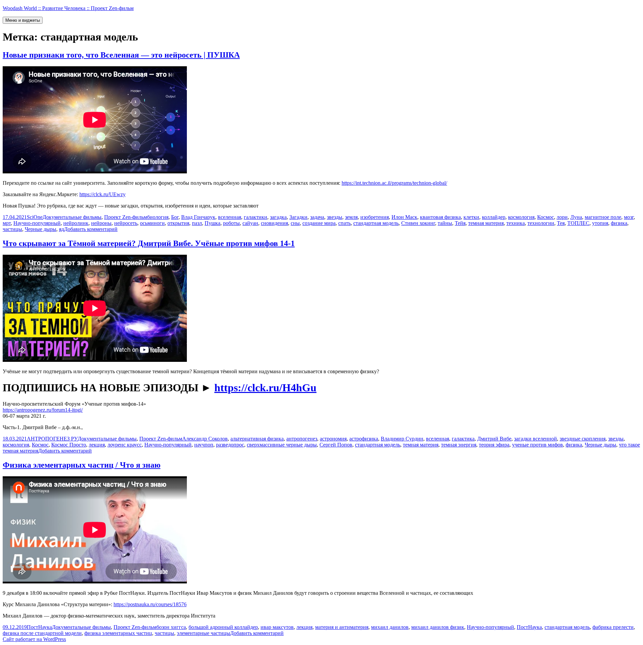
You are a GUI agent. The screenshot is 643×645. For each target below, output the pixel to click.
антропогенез (301, 438)
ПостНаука (39, 627)
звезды (334, 217)
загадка (278, 217)
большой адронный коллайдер (223, 627)
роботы (231, 223)
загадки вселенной (535, 438)
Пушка (212, 223)
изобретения (374, 217)
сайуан (250, 223)
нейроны (101, 223)
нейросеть (125, 223)
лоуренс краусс (125, 445)
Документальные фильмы (72, 217)
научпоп (203, 445)
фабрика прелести (613, 627)
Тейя (460, 223)
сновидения (274, 223)
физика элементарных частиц (118, 633)
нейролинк (75, 223)
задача (317, 217)
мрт (7, 223)
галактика (463, 438)
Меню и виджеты (22, 20)
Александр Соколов (205, 438)
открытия (178, 223)
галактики (255, 217)
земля (351, 217)
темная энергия (458, 445)
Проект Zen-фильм (125, 217)
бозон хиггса (171, 627)
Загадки (298, 217)
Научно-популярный (37, 223)
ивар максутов (277, 627)
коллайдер (493, 217)
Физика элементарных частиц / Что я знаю (81, 465)
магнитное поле (603, 217)
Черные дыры (40, 229)
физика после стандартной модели (42, 633)
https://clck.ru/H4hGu (265, 388)
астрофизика (363, 438)
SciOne (35, 217)
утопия (600, 223)
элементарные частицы (203, 633)
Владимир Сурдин (402, 438)
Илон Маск (404, 217)
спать (344, 223)
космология (521, 217)
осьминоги (152, 223)
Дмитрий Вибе (494, 438)
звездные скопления (582, 438)
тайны (445, 223)
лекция (97, 445)
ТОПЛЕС (578, 223)
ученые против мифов (537, 445)
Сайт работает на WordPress (34, 639)
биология (157, 217)
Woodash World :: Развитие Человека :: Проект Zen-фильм (68, 8)
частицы (12, 229)
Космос (545, 217)
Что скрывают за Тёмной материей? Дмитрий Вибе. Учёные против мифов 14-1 (149, 243)
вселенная (229, 217)
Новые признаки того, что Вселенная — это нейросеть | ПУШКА (121, 55)
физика (619, 223)
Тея (561, 223)
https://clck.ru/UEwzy (102, 194)
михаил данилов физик (437, 627)
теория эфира (494, 445)
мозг (629, 217)
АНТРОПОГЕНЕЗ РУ (52, 438)
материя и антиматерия (341, 627)
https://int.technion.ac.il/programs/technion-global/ (394, 183)
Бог (174, 217)
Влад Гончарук (198, 217)
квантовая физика (440, 217)
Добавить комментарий (91, 229)
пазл (197, 223)
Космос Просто (68, 445)
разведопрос (230, 445)
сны (295, 223)
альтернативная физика (257, 438)
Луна (576, 217)
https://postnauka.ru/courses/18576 (150, 604)
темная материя (486, 223)
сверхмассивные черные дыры (282, 445)
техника (515, 223)
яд (61, 229)
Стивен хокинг (418, 223)
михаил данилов (390, 627)
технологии (540, 223)
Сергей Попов (335, 445)
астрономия (333, 438)
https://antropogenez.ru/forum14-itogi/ (43, 410)
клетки (471, 217)
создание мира (319, 223)
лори (562, 217)
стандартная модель (376, 223)
